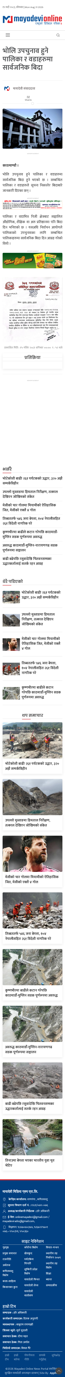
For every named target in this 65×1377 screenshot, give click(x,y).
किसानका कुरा (10, 1287)
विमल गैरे (17, 1348)
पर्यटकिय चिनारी (29, 1261)
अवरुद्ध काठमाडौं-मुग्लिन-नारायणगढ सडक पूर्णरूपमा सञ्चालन (30, 548)
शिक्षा (48, 1273)
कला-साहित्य (9, 1281)
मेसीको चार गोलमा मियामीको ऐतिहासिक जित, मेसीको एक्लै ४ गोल (29, 508)
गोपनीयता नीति (29, 1357)
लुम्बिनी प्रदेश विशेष (30, 1271)
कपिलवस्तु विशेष (8, 1273)
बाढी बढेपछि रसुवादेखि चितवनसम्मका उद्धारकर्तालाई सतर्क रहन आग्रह (27, 561)
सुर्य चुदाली (15, 1330)
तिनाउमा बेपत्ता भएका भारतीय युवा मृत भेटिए (29, 1163)
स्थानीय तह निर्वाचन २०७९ (53, 1255)
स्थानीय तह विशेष (51, 1265)
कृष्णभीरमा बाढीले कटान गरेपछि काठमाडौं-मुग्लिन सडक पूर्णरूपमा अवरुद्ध (30, 534)
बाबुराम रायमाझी (18, 1324)
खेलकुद (28, 1253)
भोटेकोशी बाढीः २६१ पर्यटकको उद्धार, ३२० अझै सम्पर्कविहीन (32, 481)
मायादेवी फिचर (32, 1279)
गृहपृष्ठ (6, 1247)
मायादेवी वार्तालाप (28, 1293)
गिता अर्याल (16, 1342)
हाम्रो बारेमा (17, 1357)
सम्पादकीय (51, 1285)
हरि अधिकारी (15, 1312)
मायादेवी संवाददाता (24, 88)
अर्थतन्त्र (6, 1265)
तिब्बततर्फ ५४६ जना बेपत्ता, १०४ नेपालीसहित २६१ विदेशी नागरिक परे (31, 521)
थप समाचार (32, 715)
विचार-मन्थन (52, 1247)
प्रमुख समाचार (10, 1253)
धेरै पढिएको (13, 581)
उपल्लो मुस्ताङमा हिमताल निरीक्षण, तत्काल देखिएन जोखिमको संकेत (30, 494)
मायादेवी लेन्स (31, 1285)
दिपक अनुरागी (20, 1318)
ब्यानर (49, 1279)
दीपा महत (15, 1336)
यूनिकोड (56, 1355)
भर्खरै (7, 469)
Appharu (55, 1373)
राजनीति (7, 1259)
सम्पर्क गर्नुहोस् (42, 1357)
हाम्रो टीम (7, 1357)
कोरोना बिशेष (31, 1247)
